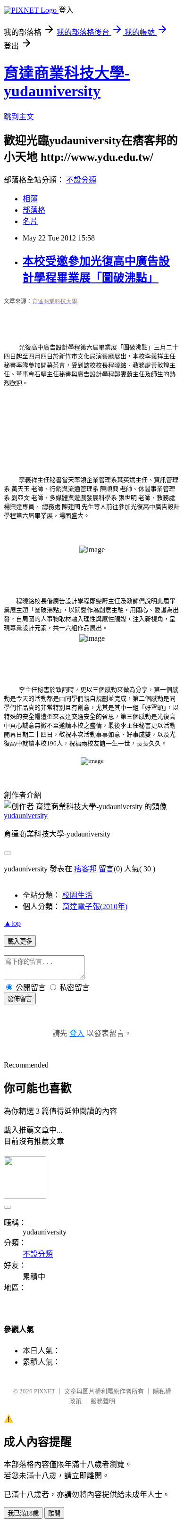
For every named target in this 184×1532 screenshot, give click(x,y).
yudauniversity (26, 816)
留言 (106, 869)
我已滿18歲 (23, 1513)
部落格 (34, 210)
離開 (54, 1513)
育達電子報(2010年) (94, 907)
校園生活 (77, 895)
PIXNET (44, 1391)
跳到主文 (19, 117)
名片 (30, 221)
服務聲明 (103, 1401)
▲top (12, 923)
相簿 (30, 199)
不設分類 (81, 180)
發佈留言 (20, 998)
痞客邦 (85, 869)
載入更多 (20, 941)
